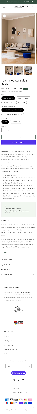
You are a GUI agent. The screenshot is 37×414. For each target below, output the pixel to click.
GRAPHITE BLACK (23, 98)
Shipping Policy (8, 341)
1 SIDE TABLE (16, 122)
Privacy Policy (8, 336)
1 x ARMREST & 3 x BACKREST (12, 110)
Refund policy (30, 407)
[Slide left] (2, 71)
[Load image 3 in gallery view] (28, 70)
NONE (5, 122)
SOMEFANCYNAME (11, 407)
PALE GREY (21, 102)
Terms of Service (9, 345)
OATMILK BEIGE (8, 98)
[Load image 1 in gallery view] (9, 70)
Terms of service (19, 410)
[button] (4, 7)
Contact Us (7, 354)
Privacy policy (9, 410)
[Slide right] (35, 71)
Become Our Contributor (11, 349)
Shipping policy (29, 410)
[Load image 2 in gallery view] (18, 70)
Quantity (3, 126)
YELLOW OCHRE (8, 102)
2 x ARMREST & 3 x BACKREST (12, 114)
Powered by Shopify (21, 407)
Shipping (10, 91)
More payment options (18, 147)
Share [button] (5, 253)
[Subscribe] (29, 366)
